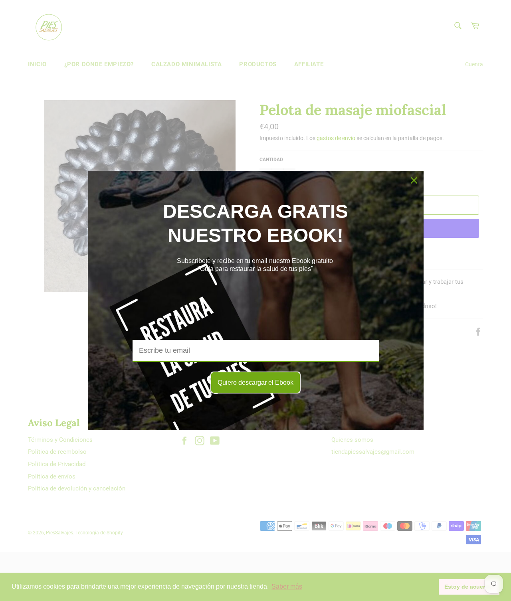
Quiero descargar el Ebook (255, 382)
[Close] (414, 180)
